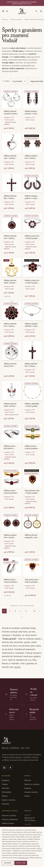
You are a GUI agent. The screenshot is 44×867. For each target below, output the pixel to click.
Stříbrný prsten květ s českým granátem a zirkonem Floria (32, 237)
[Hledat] (7, 11)
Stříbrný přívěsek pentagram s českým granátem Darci (32, 536)
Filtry (7, 81)
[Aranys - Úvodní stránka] (22, 11)
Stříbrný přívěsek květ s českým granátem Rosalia (10, 324)
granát (17, 667)
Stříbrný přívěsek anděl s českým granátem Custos (10, 404)
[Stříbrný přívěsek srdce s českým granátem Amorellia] (11, 143)
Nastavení (7, 863)
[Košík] (41, 11)
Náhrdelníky (6, 792)
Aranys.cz (5, 19)
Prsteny (5, 784)
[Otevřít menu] (3, 11)
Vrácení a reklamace (10, 819)
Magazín (27, 788)
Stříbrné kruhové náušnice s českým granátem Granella (31, 112)
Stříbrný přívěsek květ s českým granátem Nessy (10, 237)
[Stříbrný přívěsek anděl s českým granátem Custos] (11, 391)
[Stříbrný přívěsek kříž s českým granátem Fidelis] (11, 183)
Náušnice (5, 780)
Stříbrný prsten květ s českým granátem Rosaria (32, 281)
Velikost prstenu (8, 823)
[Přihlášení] (36, 11)
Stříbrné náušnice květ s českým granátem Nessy (10, 536)
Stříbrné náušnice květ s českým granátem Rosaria (31, 157)
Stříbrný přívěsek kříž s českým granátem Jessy (31, 364)
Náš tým (27, 780)
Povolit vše (20, 863)
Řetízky (5, 796)
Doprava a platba (9, 815)
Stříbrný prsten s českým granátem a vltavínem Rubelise (32, 447)
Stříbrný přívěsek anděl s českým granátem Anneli (10, 281)
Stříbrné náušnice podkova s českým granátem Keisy (31, 197)
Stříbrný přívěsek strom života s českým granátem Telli (10, 364)
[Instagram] (4, 767)
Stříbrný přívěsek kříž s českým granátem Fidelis (10, 197)
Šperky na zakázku (32, 784)
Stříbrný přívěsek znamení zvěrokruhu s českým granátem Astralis (11, 112)
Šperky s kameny (16, 19)
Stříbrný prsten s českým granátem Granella (10, 580)
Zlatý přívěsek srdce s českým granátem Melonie (32, 491)
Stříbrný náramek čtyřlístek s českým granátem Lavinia (32, 324)
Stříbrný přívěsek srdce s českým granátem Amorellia (11, 157)
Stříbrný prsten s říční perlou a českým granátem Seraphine (10, 447)
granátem (14, 71)
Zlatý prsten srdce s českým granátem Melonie (32, 580)
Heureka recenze (31, 792)
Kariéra (27, 796)
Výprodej (5, 804)
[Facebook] (10, 767)
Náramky (5, 788)
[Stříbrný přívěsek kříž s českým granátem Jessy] (32, 351)
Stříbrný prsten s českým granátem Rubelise (10, 491)
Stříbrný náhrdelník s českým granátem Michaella (32, 404)
